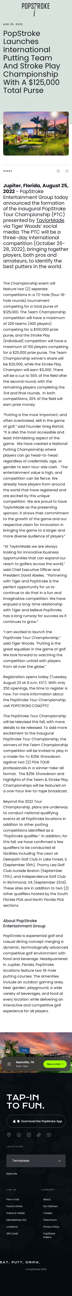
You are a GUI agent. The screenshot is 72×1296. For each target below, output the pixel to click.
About (46, 1199)
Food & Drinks (14, 1206)
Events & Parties (15, 1213)
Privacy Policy (51, 1226)
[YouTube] (49, 1135)
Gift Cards (12, 1233)
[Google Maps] (9, 1135)
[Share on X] (67, 171)
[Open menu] (9, 1064)
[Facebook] (19, 1135)
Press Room (50, 1220)
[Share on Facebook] (58, 171)
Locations (12, 1226)
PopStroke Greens (49, 1235)
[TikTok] (39, 1135)
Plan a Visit (12, 1199)
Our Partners (50, 1206)
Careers (47, 1213)
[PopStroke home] (36, 9)
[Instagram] (29, 1135)
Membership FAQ (16, 1220)
